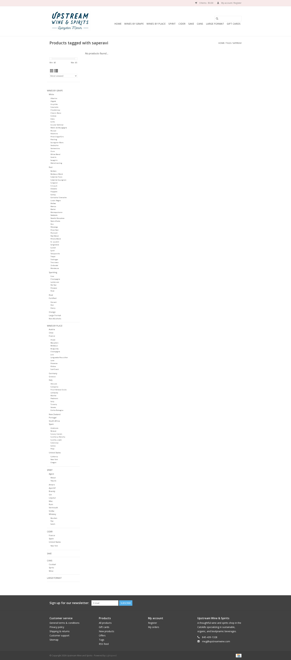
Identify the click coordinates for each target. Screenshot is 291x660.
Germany (53, 373)
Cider (182, 23)
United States (55, 452)
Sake (191, 23)
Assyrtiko (54, 104)
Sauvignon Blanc (57, 142)
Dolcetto (54, 189)
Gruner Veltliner (57, 125)
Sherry (53, 308)
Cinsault (54, 186)
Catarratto (54, 107)
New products (106, 631)
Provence (54, 363)
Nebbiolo (54, 215)
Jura (52, 355)
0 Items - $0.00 (206, 3)
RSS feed (104, 644)
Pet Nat (53, 285)
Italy (50, 380)
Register (152, 622)
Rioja (52, 449)
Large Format (215, 23)
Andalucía (54, 428)
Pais (52, 224)
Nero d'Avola (55, 221)
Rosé (52, 291)
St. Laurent (55, 242)
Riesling (54, 139)
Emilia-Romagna (57, 410)
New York (54, 459)
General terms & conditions (64, 622)
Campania (54, 387)
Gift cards (233, 23)
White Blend (55, 154)
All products (105, 622)
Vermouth (53, 507)
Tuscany (54, 404)
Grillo (53, 122)
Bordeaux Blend (57, 174)
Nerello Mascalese (57, 218)
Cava (52, 276)
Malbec (53, 203)
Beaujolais (54, 343)
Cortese (53, 116)
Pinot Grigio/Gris (57, 137)
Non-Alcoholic (55, 318)
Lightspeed (111, 655)
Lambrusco (55, 282)
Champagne (55, 279)
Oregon (53, 462)
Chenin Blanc (56, 113)
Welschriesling (56, 163)
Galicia (53, 446)
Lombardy (54, 393)
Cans (200, 23)
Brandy (52, 491)
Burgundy (55, 349)
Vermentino (55, 148)
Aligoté (53, 101)
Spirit (172, 23)
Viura (53, 151)
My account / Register (231, 3)
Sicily (52, 401)
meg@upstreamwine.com (216, 641)
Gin (50, 494)
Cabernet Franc (56, 177)
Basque (53, 431)
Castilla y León (56, 440)
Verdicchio (54, 145)
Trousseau (55, 262)
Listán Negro (56, 200)
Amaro (52, 484)
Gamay (53, 195)
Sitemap (54, 639)
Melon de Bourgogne (59, 128)
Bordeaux (54, 346)
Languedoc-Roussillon (59, 357)
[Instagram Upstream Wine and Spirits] (238, 603)
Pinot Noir (55, 230)
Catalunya (54, 443)
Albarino (54, 98)
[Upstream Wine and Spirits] (70, 21)
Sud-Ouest (55, 369)
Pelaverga (54, 227)
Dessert (54, 302)
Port (52, 305)
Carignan (54, 183)
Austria (52, 329)
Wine (51, 571)
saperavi (237, 43)
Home (117, 23)
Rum (51, 504)
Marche (53, 395)
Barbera (53, 171)
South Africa (54, 421)
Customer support (59, 635)
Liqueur (52, 497)
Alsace (53, 340)
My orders (153, 627)
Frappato (54, 191)
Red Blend (55, 236)
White (51, 94)
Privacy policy (57, 627)
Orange (52, 312)
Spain (51, 424)
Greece (52, 376)
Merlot (53, 209)
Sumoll (53, 248)
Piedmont (54, 398)
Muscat (53, 131)
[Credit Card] (238, 655)
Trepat (53, 256)
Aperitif (52, 488)
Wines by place (156, 23)
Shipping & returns (60, 631)
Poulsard (54, 233)
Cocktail (52, 564)
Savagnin (54, 160)
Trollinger (54, 259)
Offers (102, 635)
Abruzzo (54, 384)
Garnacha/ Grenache (59, 197)
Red (50, 167)
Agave (51, 474)
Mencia (53, 206)
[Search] (217, 18)
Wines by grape (134, 23)
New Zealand (54, 414)
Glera (53, 119)
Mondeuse (55, 268)
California (54, 457)
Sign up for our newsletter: (69, 603)
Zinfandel (54, 265)
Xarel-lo (53, 157)
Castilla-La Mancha (58, 437)
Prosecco (54, 288)
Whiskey (52, 514)
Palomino (54, 134)
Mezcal (53, 478)
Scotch (53, 524)
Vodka (51, 511)
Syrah (53, 251)
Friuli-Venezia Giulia (59, 390)
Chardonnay (55, 110)
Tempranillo (55, 254)
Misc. (51, 501)
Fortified (52, 298)
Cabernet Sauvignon (58, 180)
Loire (52, 360)
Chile (51, 332)
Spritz (51, 567)
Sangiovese (55, 245)
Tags (228, 43)
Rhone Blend (56, 239)
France (52, 336)
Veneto (53, 407)
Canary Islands (56, 434)
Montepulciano (56, 212)
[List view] (56, 70)
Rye (52, 521)
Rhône (53, 366)
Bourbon (54, 518)
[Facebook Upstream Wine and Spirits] (232, 603)
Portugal (52, 417)
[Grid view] (52, 70)
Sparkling (53, 272)
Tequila (53, 481)
